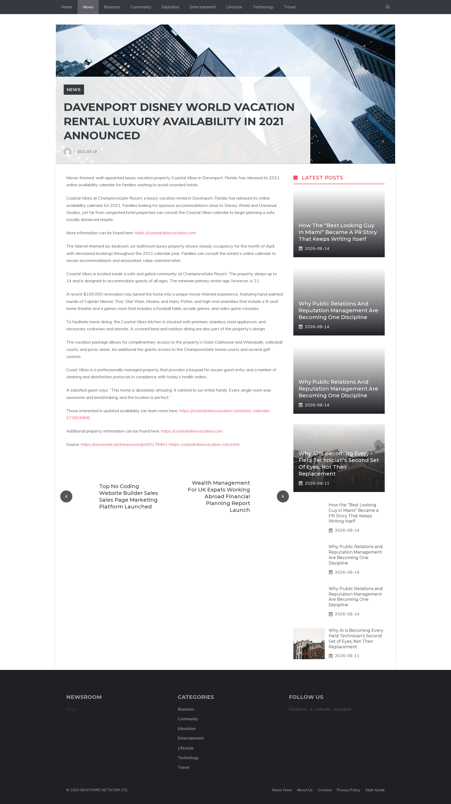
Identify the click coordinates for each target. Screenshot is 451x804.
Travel (289, 6)
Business (112, 6)
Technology (263, 6)
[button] (388, 7)
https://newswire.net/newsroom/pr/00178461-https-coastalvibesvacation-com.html (160, 444)
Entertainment (203, 6)
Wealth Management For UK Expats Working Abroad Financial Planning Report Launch (219, 496)
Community (141, 6)
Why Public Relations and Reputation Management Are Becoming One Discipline (338, 310)
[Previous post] (66, 496)
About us (305, 790)
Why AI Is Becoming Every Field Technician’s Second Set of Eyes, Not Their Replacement (356, 638)
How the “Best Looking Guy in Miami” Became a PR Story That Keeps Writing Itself (338, 232)
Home (66, 6)
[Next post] (283, 496)
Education (170, 6)
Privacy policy (348, 790)
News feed (282, 790)
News (88, 6)
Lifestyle (234, 6)
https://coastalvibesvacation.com (165, 232)
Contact (325, 790)
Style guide (375, 790)
